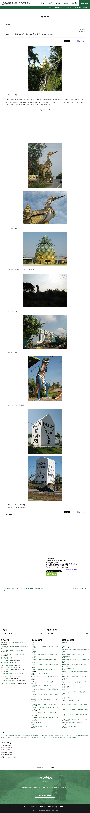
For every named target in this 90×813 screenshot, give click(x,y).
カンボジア (40, 735)
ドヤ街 (46, 737)
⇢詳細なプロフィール (72, 569)
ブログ (50, 3)
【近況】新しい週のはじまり (9, 673)
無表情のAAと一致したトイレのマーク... (42, 685)
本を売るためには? (6, 662)
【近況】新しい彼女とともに (39, 726)
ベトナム (50, 738)
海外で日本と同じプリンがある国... (41, 673)
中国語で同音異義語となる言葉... (71, 700)
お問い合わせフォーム (45, 795)
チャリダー (76, 735)
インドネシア (24, 738)
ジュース (71, 735)
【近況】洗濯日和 (6, 678)
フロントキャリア (67, 697)
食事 (24, 735)
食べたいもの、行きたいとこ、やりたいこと (13, 670)
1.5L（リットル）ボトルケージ (70, 726)
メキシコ (66, 735)
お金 (12, 735)
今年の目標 (29, 735)
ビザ (87, 735)
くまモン (7, 735)
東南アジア (82, 27)
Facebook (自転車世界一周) (49, 807)
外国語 (8, 738)
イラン (49, 735)
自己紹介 (66, 3)
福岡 (83, 735)
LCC (61, 735)
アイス (54, 738)
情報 (36, 738)
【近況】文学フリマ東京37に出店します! (12, 650)
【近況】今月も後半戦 (7, 660)
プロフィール (65, 646)
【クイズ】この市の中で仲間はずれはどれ (12, 654)
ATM (30, 737)
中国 (64, 737)
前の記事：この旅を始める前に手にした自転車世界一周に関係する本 (23, 589)
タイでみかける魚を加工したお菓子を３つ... (43, 670)
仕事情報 (74, 3)
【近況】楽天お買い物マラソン (9, 680)
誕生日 (18, 737)
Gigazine (34, 735)
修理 (3, 735)
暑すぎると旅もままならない (9, 658)
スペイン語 (67, 737)
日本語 (74, 738)
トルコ (43, 738)
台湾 (58, 735)
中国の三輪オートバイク (38, 722)
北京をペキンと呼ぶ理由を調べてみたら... (73, 722)
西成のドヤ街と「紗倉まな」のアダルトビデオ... (75, 719)
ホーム (42, 3)
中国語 (17, 735)
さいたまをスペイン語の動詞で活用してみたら (14, 642)
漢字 (16, 737)
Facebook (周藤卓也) (31, 807)
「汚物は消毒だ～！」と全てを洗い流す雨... (43, 704)
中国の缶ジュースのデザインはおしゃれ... (42, 682)
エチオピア (12, 737)
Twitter (64, 807)
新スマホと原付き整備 (7, 665)
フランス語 (59, 738)
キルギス (55, 735)
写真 (83, 29)
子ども (21, 735)
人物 (10, 735)
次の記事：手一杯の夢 (79, 588)
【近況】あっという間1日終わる (10, 683)
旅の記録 (57, 3)
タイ (81, 29)
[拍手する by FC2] (80, 41)
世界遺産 (80, 735)
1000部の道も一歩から (7, 667)
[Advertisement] (30, 125)
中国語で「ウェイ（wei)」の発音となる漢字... (74, 665)
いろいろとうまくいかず (8, 676)
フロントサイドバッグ (37, 651)
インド (5, 737)
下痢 (71, 738)
